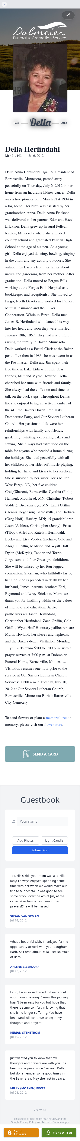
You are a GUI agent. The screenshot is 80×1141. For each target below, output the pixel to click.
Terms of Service (52, 1122)
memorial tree (56, 717)
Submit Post (40, 850)
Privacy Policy (28, 1122)
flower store (53, 724)
